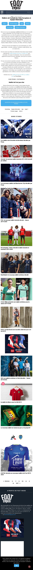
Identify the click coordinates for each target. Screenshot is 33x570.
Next (17, 483)
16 (12, 481)
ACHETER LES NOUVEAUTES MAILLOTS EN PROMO (16, 103)
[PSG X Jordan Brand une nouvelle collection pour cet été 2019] (16, 317)
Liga (22, 23)
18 (18, 481)
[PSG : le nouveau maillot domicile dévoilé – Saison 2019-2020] (16, 203)
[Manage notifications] (29, 566)
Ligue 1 (4, 23)
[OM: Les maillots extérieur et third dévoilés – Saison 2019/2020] (16, 366)
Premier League (14, 111)
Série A (20, 111)
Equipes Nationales (20, 27)
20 (25, 481)
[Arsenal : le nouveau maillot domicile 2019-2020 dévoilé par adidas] (16, 151)
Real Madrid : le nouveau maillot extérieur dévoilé (14, 275)
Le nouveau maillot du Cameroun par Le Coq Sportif (15, 428)
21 (29, 481)
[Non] (15, 567)
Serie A (27, 23)
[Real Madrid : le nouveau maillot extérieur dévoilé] (16, 262)
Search (28, 12)
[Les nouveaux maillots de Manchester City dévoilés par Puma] (16, 173)
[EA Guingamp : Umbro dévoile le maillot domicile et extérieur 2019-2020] (16, 235)
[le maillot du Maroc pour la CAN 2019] (16, 391)
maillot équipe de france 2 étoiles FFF (19, 53)
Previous (7, 481)
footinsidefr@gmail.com (10, 514)
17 (15, 481)
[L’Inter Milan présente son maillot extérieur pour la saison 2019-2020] (16, 289)
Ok (16, 565)
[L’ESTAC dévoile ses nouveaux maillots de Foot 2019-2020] (16, 451)
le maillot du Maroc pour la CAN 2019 (11, 402)
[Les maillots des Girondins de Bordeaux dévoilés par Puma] (16, 129)
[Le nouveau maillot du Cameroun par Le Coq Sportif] (16, 415)
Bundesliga (10, 27)
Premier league (13, 23)
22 (13, 483)
